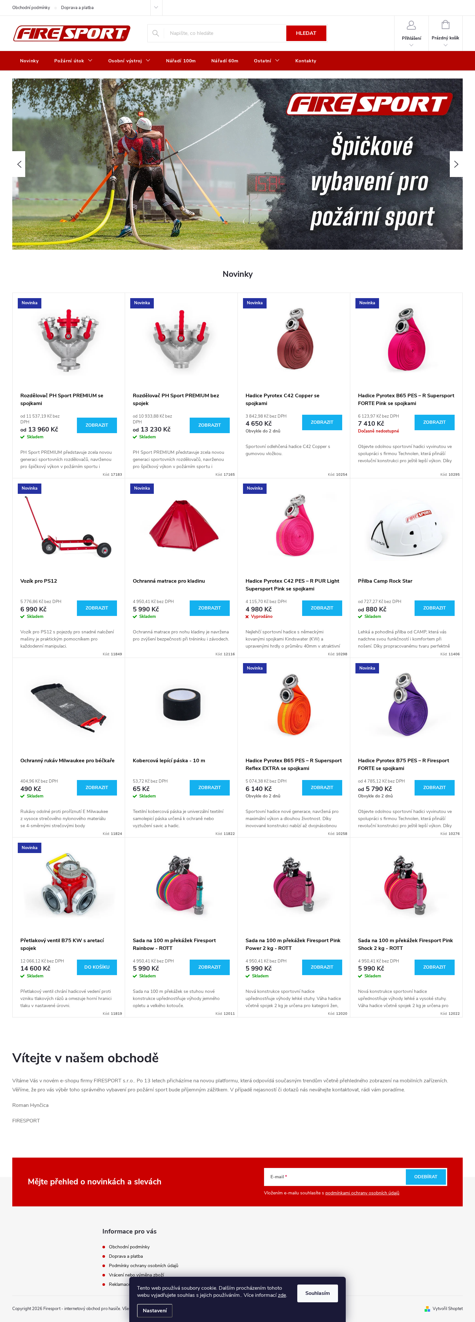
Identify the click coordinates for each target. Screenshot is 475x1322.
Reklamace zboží (125, 1284)
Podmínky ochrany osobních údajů (143, 1266)
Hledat (306, 33)
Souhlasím (317, 1293)
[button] (18, 164)
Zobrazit (97, 425)
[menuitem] (29, 61)
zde (282, 1295)
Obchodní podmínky (31, 8)
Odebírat (426, 1177)
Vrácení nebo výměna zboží (136, 1275)
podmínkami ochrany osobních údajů (362, 1193)
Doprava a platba (77, 8)
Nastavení (155, 1310)
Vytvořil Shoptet (448, 1309)
